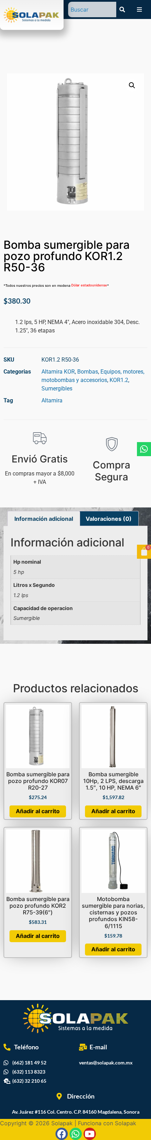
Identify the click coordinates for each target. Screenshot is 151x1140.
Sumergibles (56, 388)
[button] (132, 85)
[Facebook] (61, 1134)
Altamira (52, 400)
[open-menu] (139, 9)
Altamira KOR (58, 371)
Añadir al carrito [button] (38, 811)
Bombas (87, 371)
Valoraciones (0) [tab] (109, 518)
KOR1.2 (119, 380)
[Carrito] (144, 552)
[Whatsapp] (144, 449)
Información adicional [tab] (43, 518)
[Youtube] (90, 1134)
